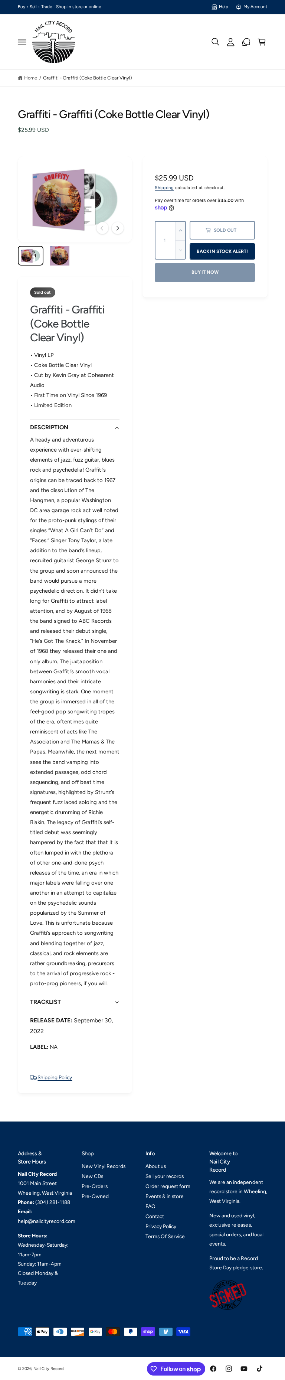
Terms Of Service (165, 1236)
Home (30, 78)
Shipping (164, 187)
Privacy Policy (160, 1226)
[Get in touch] (246, 42)
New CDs (92, 1176)
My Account (255, 6)
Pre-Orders (95, 1186)
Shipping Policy (54, 1077)
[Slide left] (102, 228)
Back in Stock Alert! (222, 251)
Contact (154, 1216)
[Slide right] (118, 228)
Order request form (167, 1186)
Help (223, 6)
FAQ (150, 1206)
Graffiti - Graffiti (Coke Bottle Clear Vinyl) (87, 78)
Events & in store (164, 1196)
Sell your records (164, 1176)
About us (155, 1166)
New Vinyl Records (103, 1166)
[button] (22, 42)
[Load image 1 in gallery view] (30, 255)
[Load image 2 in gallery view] (59, 255)
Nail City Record (48, 1368)
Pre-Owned (95, 1196)
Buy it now (204, 272)
